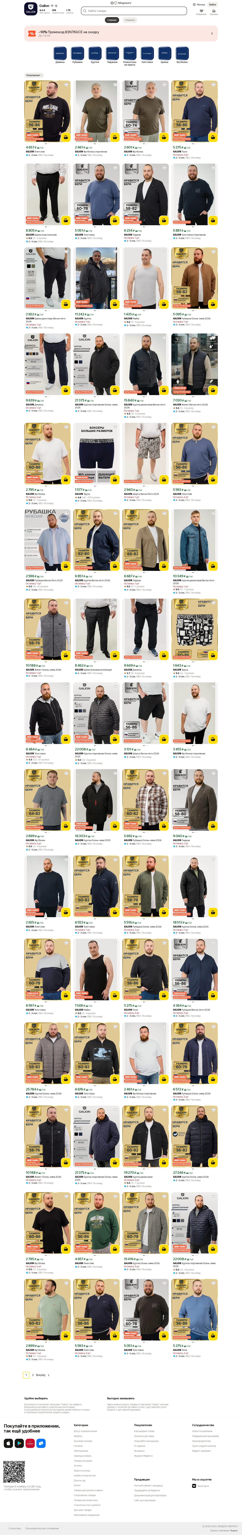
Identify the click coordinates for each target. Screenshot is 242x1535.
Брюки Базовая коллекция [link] (93, 669)
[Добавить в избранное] (66, 84)
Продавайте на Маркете (147, 1490)
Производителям (201, 1441)
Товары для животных (86, 1500)
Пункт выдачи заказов (204, 1446)
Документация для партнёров (150, 1495)
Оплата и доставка (144, 1436)
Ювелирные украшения (86, 1515)
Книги (77, 1485)
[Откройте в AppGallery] (30, 1447)
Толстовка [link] (84, 234)
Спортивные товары (85, 1495)
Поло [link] (180, 151)
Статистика (15, 1528)
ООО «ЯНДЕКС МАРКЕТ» (224, 1526)
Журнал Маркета (143, 1456)
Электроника (81, 1451)
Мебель (78, 1436)
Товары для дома (83, 1460)
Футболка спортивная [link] (91, 151)
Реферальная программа (205, 1436)
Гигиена (78, 1446)
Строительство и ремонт (87, 1505)
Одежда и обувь (82, 1456)
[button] (52, 5)
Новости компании (202, 1431)
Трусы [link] (82, 494)
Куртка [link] (83, 318)
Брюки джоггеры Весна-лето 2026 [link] (46, 320)
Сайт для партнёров (145, 1500)
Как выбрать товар (144, 1431)
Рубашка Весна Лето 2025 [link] (44, 580)
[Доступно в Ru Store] (41, 1447)
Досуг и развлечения (85, 1431)
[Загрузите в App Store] (8, 1447)
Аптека (78, 1465)
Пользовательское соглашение (42, 1528)
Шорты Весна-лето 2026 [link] (141, 753)
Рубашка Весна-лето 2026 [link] (191, 1009)
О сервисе (139, 1446)
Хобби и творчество (85, 1475)
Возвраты (139, 1451)
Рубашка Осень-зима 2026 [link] (192, 318)
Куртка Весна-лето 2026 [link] (92, 580)
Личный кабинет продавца (148, 1485)
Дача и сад (79, 1480)
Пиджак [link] (132, 234)
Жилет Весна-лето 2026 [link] (190, 404)
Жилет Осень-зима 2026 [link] (43, 669)
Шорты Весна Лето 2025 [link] (141, 494)
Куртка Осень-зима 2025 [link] (92, 840)
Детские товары (83, 1510)
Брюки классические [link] (41, 234)
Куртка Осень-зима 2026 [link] (44, 1093)
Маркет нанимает (201, 1451)
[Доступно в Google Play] (19, 1447)
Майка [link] (131, 318)
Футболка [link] (133, 151)
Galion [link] (30, 152)
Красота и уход (82, 1470)
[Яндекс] (234, 1530)
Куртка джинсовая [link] (138, 1177)
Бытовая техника (83, 1441)
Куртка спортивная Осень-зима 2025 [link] (96, 406)
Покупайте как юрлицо (146, 1441)
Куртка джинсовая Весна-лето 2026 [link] (144, 406)
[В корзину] (66, 137)
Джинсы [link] (34, 404)
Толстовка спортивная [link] (189, 234)
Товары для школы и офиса (88, 1490)
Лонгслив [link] (35, 151)
